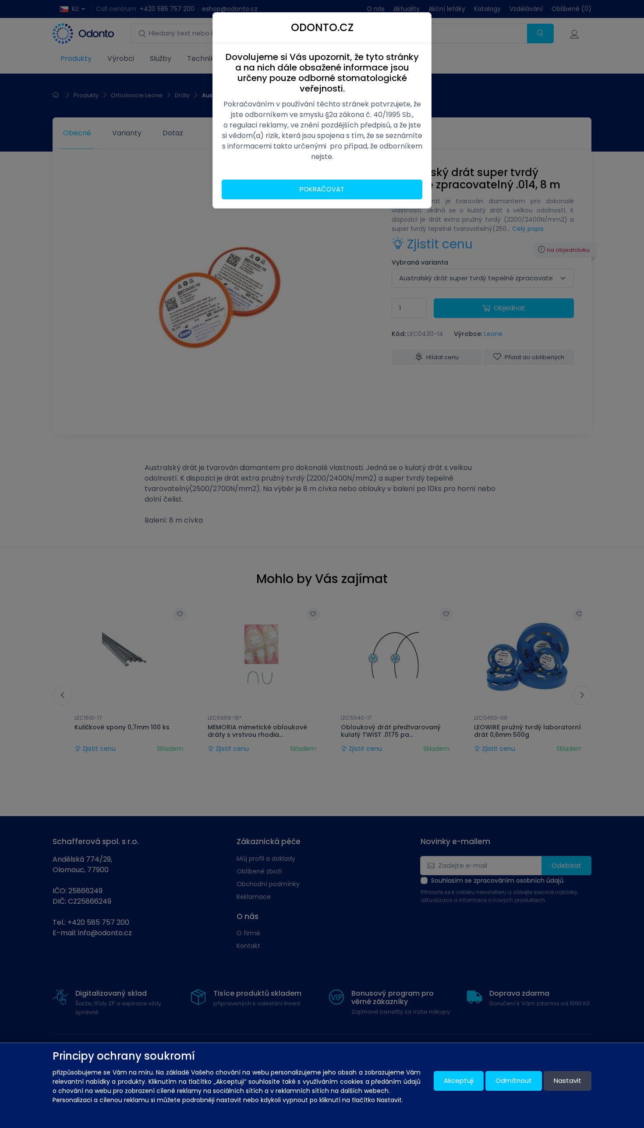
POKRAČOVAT (322, 189)
